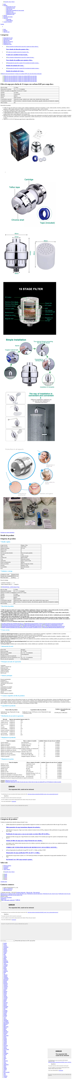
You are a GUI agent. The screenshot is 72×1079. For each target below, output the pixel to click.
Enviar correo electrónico (6, 897)
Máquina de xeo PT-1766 (11, 780)
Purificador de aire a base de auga (50, 893)
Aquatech (5, 868)
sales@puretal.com (7, 890)
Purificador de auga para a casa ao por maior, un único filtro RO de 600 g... (28, 834)
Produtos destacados (20, 892)
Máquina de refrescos (11, 13)
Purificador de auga (10, 7)
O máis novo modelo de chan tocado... (17, 54)
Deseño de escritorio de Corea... (15, 65)
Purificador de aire (10, 14)
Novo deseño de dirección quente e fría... (17, 49)
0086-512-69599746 (8, 888)
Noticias (5, 15)
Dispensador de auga (10, 6)
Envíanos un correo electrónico (7, 532)
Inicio (4, 4)
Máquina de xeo (9, 11)
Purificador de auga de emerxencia (34, 893)
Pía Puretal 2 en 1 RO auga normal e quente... (19, 859)
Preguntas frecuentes (8, 16)
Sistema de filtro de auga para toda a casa (17, 893)
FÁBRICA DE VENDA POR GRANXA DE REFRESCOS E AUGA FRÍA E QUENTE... (32, 847)
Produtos (5, 5)
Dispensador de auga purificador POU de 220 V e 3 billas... (23, 852)
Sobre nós (5, 18)
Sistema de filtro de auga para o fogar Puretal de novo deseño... (24, 840)
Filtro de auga (9, 9)
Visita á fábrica (9, 20)
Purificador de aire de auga (64, 893)
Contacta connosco (7, 21)
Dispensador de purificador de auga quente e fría (11, 895)
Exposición (8, 19)
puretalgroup (3, 898)
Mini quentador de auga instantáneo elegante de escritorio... (23, 827)
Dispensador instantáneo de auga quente (15, 10)
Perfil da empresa (7, 865)
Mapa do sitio (29, 892)
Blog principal (36, 892)
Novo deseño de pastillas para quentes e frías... (19, 60)
